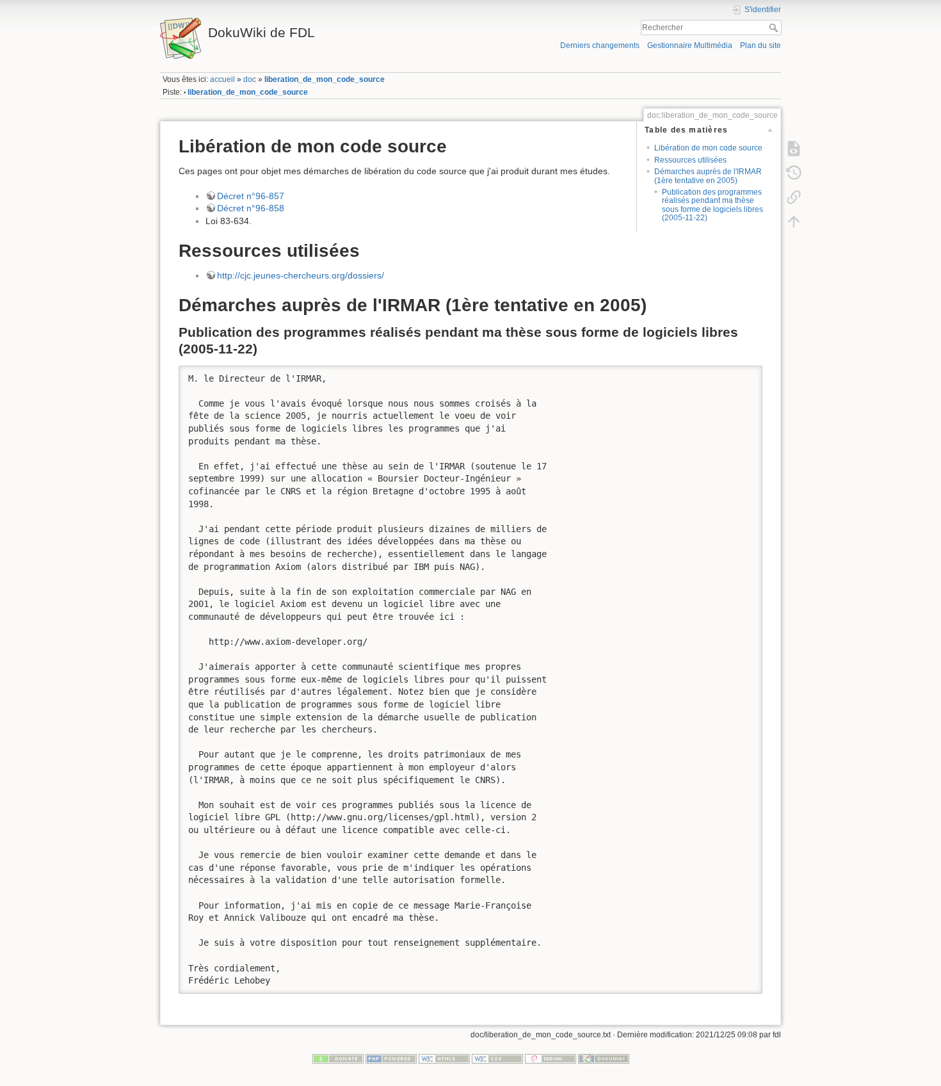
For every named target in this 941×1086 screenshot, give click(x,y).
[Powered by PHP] (391, 1058)
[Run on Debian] (550, 1058)
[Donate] (338, 1058)
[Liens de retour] (793, 196)
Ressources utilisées (690, 160)
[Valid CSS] (497, 1058)
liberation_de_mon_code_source (324, 79)
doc (249, 79)
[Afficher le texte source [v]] (793, 148)
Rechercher (775, 27)
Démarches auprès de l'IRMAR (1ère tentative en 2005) (708, 175)
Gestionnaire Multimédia (689, 45)
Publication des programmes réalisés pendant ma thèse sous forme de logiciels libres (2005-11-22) (712, 205)
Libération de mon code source (708, 147)
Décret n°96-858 (250, 208)
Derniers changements (599, 45)
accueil (222, 79)
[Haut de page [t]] (793, 221)
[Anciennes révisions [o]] (793, 172)
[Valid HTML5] (444, 1058)
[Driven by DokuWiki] (603, 1058)
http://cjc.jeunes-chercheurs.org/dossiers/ (300, 275)
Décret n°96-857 (250, 196)
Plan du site (760, 45)
